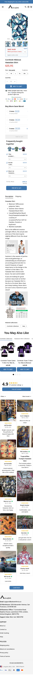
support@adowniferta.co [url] (12, 602)
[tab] (13, 374)
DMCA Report (20, 666)
